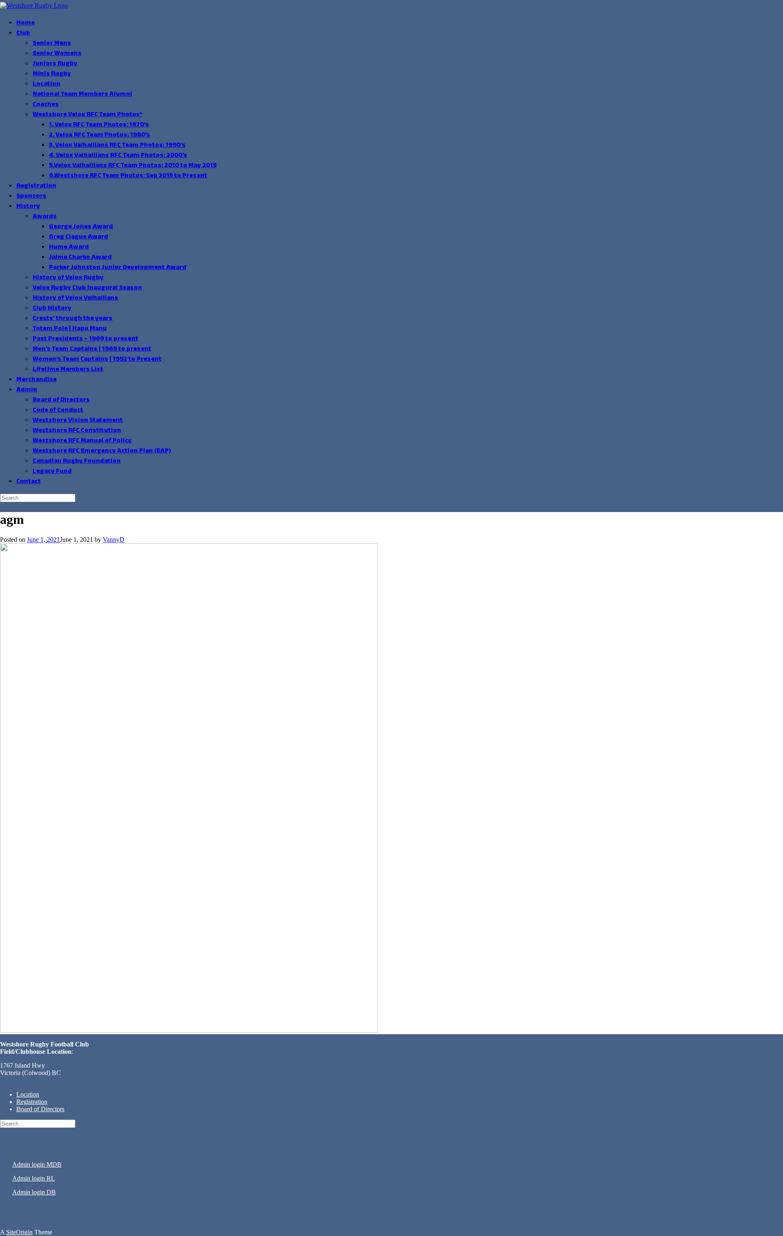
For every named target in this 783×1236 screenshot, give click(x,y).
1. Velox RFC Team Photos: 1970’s (99, 125)
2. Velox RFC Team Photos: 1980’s (99, 135)
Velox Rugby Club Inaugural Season (87, 288)
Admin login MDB (37, 1164)
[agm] (189, 1030)
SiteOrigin (19, 1232)
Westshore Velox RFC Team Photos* (87, 115)
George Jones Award (81, 227)
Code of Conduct (58, 410)
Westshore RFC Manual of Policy (82, 441)
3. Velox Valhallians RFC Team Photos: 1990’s (117, 145)
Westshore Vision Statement (78, 420)
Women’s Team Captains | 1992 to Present (97, 359)
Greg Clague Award (78, 237)
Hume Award (69, 247)
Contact (28, 482)
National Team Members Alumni (82, 94)
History (28, 206)
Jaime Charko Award (80, 257)
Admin (26, 390)
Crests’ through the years (73, 318)
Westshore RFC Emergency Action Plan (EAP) (102, 451)
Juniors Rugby (55, 64)
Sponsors (31, 196)
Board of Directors (61, 400)
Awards (45, 217)
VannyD (113, 539)
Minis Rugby (52, 74)
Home (25, 23)
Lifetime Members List (68, 369)
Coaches (46, 104)
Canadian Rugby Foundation (77, 461)
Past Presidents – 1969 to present (85, 339)
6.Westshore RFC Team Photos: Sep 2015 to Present (128, 176)
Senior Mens (52, 43)
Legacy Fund (52, 471)
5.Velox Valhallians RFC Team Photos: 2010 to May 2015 (133, 166)
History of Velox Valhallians (75, 298)
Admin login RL (33, 1178)
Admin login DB (34, 1192)
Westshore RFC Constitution (77, 431)
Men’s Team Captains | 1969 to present (92, 349)
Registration (36, 186)
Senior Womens (57, 54)
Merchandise (36, 380)
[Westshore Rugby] (34, 5)
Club (23, 33)
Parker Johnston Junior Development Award (117, 268)
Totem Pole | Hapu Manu (70, 329)
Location (46, 84)
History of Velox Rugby (68, 278)
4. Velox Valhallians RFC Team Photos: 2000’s (118, 155)
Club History (52, 308)
